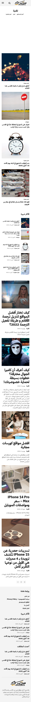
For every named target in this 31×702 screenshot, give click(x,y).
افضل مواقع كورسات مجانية (15, 445)
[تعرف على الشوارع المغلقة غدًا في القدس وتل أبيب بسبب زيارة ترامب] (15, 106)
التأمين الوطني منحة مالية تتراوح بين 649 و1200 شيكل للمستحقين (11, 268)
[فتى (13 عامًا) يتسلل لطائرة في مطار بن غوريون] (15, 183)
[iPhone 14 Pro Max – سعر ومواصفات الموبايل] (15, 479)
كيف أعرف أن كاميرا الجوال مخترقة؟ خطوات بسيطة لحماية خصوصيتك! (16, 376)
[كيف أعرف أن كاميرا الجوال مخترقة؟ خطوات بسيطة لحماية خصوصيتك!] (15, 352)
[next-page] (17, 582)
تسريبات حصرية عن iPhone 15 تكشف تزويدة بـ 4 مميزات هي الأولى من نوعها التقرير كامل (16, 558)
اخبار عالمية (8, 14)
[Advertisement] (15, 33)
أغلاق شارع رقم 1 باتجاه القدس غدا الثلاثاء (17, 87)
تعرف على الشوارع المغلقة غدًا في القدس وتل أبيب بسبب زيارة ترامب (15, 125)
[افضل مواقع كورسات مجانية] (15, 425)
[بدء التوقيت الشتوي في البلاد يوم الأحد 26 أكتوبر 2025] (15, 144)
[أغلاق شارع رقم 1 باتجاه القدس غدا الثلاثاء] (15, 67)
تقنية (27, 328)
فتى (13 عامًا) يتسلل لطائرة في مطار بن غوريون (16, 203)
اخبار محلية (26, 83)
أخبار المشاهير (20, 14)
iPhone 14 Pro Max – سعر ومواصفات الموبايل (16, 501)
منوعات (27, 122)
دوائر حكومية (16, 272)
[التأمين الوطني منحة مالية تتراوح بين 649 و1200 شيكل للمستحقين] (25, 270)
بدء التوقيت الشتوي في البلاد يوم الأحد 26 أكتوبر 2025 (16, 164)
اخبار (14, 14)
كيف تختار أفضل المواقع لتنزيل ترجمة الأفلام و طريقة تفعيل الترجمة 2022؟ (15, 318)
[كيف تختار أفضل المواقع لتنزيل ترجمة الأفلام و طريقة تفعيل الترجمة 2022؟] (15, 294)
